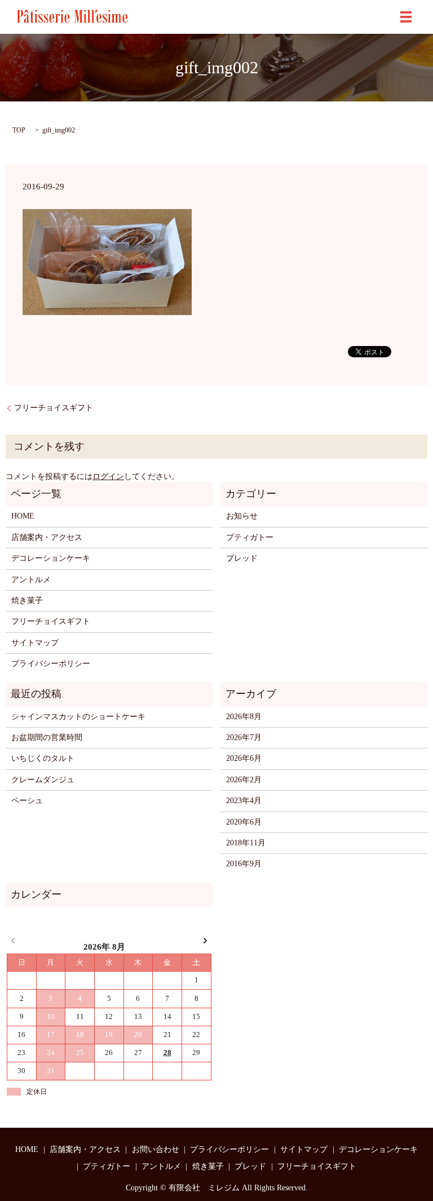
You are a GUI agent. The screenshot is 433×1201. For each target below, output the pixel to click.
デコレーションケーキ (50, 558)
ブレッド (242, 558)
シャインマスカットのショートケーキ (78, 716)
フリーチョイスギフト (53, 408)
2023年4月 (244, 800)
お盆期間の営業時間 (46, 737)
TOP (18, 130)
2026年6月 (244, 758)
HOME (22, 516)
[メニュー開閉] (406, 17)
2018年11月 (246, 843)
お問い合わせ (155, 1149)
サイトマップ (35, 643)
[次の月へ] (205, 940)
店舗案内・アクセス (46, 537)
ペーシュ (27, 800)
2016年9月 (244, 863)
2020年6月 (244, 822)
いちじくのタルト (42, 758)
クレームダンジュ (42, 779)
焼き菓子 (27, 600)
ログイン (108, 476)
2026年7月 (244, 737)
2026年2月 (244, 779)
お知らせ (242, 516)
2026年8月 (244, 716)
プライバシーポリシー (50, 663)
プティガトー (249, 537)
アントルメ (31, 579)
